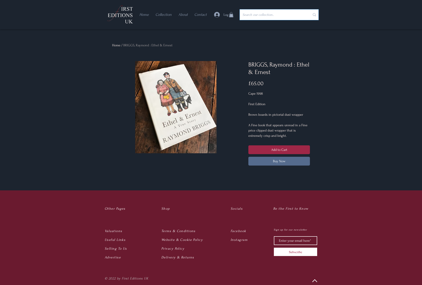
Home (116, 45)
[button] (231, 14)
